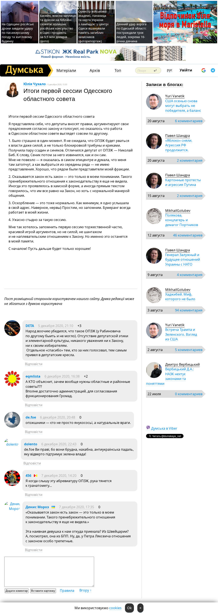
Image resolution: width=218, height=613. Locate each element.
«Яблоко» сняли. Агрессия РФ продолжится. (178, 145)
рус (169, 70)
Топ (118, 70)
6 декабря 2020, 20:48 (57, 417)
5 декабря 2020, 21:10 (55, 325)
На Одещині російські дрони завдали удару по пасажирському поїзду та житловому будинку (18, 32)
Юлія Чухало (34, 84)
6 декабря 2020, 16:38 (62, 376)
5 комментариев (188, 349)
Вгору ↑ (85, 590)
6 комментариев (188, 121)
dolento (30, 444)
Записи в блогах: (164, 84)
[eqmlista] (12, 385)
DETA (30, 325)
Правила (67, 590)
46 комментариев (187, 235)
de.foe (31, 417)
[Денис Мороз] (12, 508)
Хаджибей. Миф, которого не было (180, 296)
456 (28, 475)
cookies (115, 608)
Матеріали (66, 70)
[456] (12, 484)
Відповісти (33, 364)
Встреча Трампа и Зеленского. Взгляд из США (181, 334)
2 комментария (189, 160)
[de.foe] (12, 426)
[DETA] (12, 335)
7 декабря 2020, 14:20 (58, 475)
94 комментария (188, 310)
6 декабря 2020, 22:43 (58, 444)
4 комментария (189, 274)
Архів (95, 70)
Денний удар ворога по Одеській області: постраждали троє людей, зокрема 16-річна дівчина (131, 32)
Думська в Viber (164, 428)
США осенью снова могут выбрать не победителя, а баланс (183, 106)
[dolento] (11, 444)
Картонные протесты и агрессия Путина (183, 182)
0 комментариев (188, 394)
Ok (129, 608)
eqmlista (33, 376)
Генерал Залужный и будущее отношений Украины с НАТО (182, 259)
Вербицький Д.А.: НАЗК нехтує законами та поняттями (170, 376)
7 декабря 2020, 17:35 (76, 507)
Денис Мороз (37, 507)
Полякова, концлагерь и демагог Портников (181, 220)
